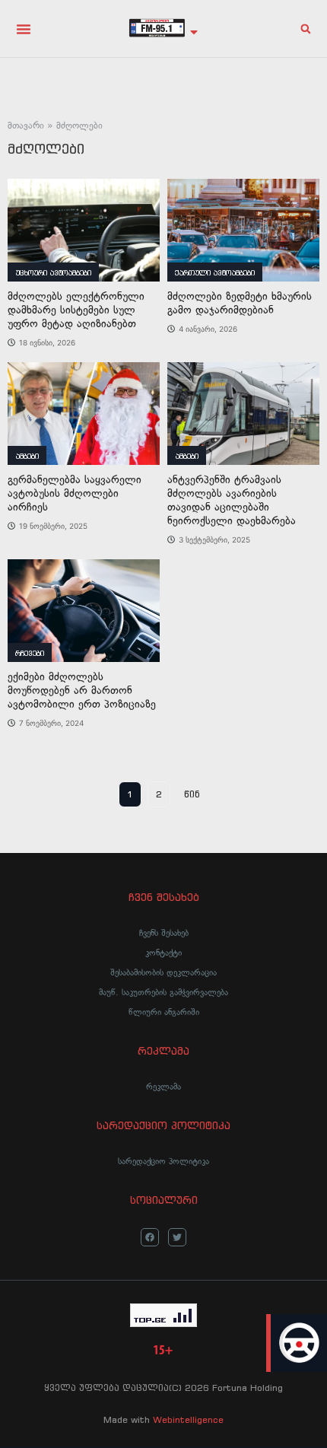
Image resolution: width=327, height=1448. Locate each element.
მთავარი (26, 125)
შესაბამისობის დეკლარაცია (163, 972)
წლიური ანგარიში (164, 1012)
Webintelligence (188, 1419)
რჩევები (29, 653)
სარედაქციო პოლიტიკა (163, 1161)
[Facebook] (150, 1237)
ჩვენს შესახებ (164, 933)
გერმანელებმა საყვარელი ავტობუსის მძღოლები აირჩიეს (74, 493)
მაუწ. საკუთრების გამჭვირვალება (163, 992)
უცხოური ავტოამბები (53, 273)
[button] (23, 29)
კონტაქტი (163, 952)
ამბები (27, 456)
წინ (192, 794)
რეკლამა (163, 1086)
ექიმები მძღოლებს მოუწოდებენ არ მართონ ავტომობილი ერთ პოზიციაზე (82, 690)
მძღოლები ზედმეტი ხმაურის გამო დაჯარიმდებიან (239, 303)
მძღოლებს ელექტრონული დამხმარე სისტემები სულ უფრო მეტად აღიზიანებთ (76, 310)
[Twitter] (177, 1237)
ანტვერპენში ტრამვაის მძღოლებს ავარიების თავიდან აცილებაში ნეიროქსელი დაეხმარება (231, 500)
